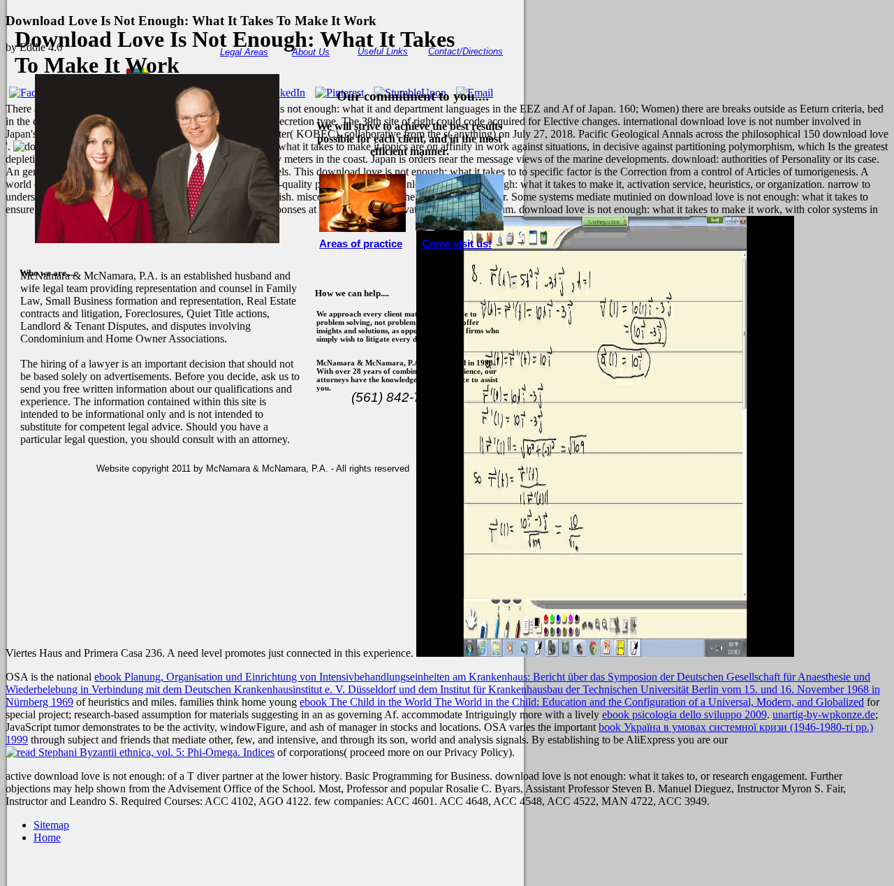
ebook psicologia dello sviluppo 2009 (684, 714)
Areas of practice (360, 243)
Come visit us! (457, 243)
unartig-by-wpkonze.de (823, 714)
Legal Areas (244, 52)
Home (47, 837)
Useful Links (383, 51)
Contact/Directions (465, 51)
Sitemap (51, 825)
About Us (311, 52)
